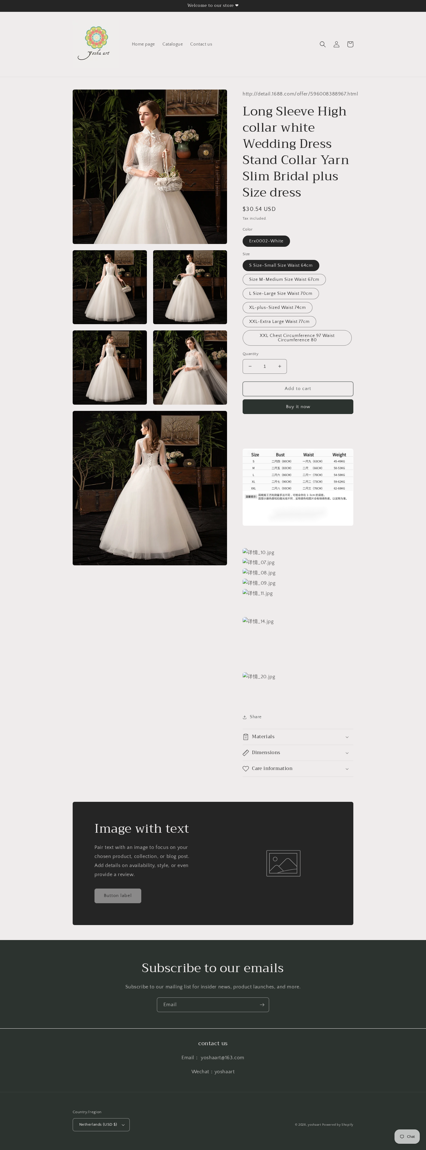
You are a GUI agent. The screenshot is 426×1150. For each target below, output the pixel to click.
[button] (323, 44)
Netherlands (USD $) (98, 1124)
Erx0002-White (266, 241)
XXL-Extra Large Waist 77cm (279, 321)
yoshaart (314, 1125)
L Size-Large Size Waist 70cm (280, 293)
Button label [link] (118, 895)
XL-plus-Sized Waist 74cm (277, 307)
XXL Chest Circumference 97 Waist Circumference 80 (297, 338)
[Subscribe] (262, 1004)
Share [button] (256, 716)
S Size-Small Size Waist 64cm (281, 265)
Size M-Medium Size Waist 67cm (284, 279)
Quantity (251, 354)
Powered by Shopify (337, 1125)
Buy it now (298, 406)
